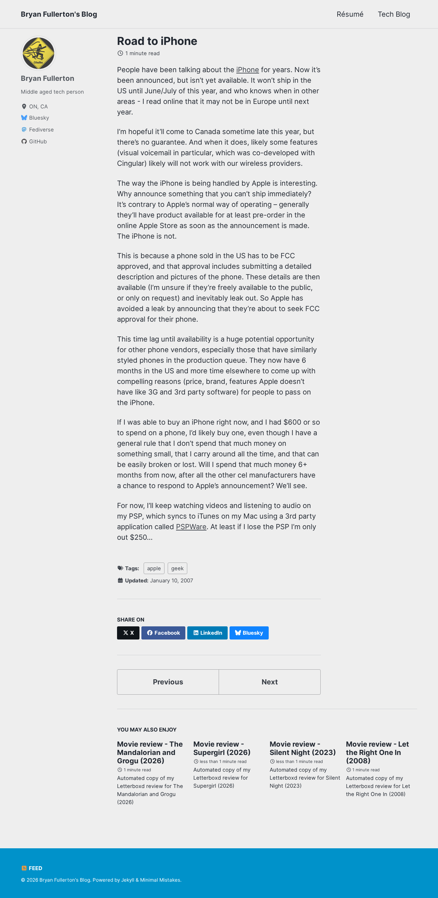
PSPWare (191, 526)
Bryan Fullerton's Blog (59, 14)
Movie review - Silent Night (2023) (303, 748)
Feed (35, 868)
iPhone (247, 69)
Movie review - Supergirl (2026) (222, 748)
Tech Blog (394, 14)
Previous (168, 682)
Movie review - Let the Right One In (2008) (377, 752)
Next (270, 682)
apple (154, 568)
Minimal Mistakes (160, 880)
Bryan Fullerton (47, 78)
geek (177, 568)
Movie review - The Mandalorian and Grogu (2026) (150, 752)
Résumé (350, 14)
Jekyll (127, 880)
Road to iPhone (157, 40)
